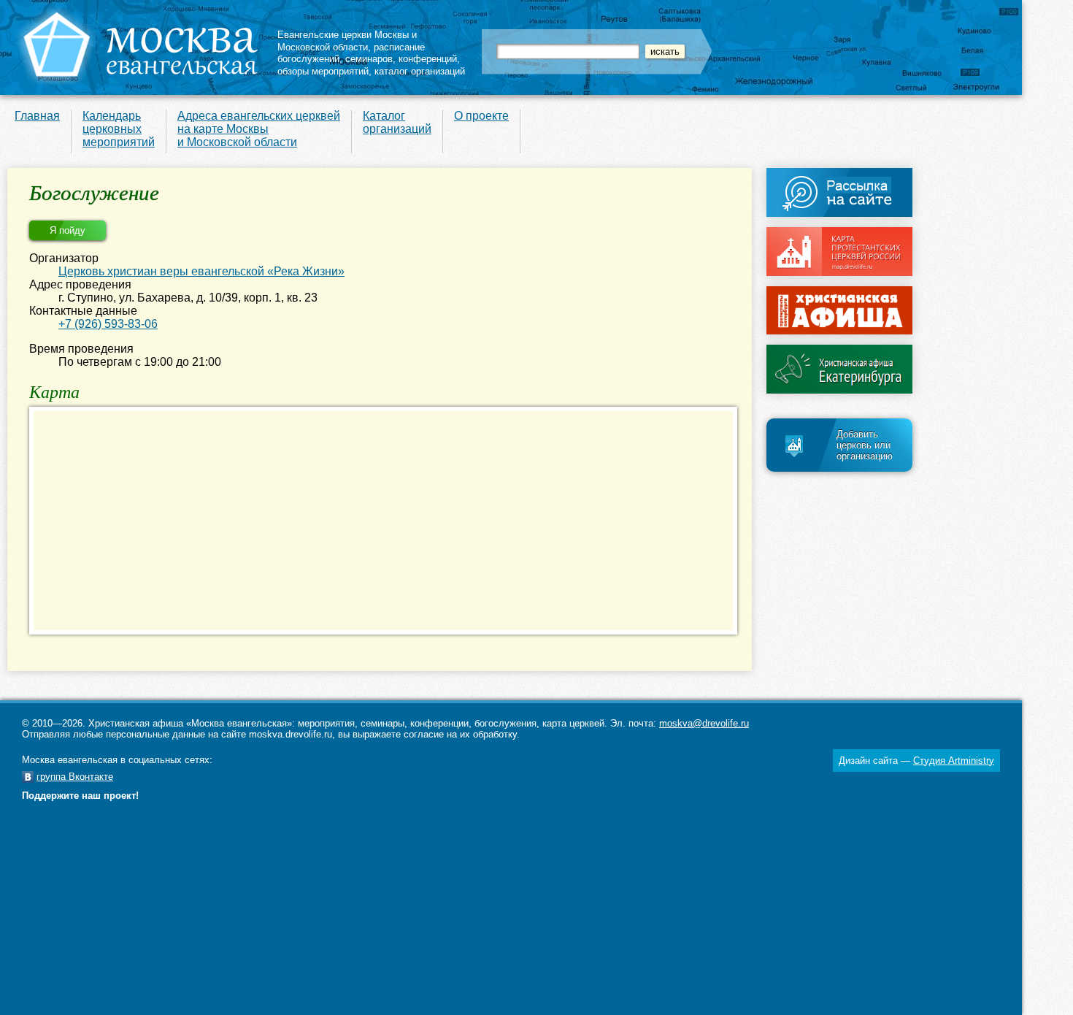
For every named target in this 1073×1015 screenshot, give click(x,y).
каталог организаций (419, 71)
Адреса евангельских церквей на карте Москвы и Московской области (258, 129)
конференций (428, 58)
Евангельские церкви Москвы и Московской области (347, 41)
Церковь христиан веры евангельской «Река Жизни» (201, 271)
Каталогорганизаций (397, 122)
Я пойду (67, 230)
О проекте (481, 116)
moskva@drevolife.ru (704, 723)
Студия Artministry (953, 760)
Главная (37, 116)
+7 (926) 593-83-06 (108, 324)
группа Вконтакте (74, 776)
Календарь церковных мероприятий (118, 129)
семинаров (369, 58)
